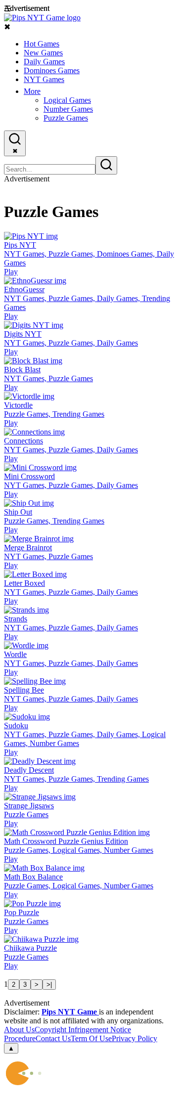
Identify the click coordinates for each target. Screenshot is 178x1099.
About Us (19, 1029)
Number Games (68, 109)
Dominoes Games (52, 70)
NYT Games (44, 79)
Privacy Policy (134, 1038)
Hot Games (41, 44)
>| (49, 984)
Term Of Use (91, 1038)
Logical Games (67, 100)
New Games (43, 52)
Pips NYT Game (70, 1012)
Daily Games (44, 61)
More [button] (32, 91)
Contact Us (53, 1038)
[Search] (106, 165)
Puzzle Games (66, 118)
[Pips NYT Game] (42, 17)
